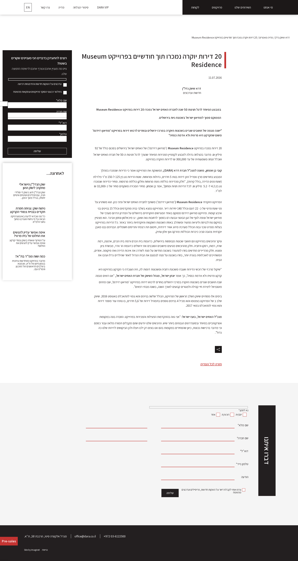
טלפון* (63, 134)
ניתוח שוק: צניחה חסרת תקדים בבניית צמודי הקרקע (27, 210)
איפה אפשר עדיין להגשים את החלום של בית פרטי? (29, 234)
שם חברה (61, 112)
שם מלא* (61, 101)
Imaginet (35, 550)
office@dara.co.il (85, 536)
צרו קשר (45, 7)
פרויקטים (217, 7)
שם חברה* (242, 438)
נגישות (45, 550)
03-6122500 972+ (115, 536)
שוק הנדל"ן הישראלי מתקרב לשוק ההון (32, 186)
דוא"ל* (62, 123)
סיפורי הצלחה (80, 7)
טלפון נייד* (242, 464)
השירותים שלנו (243, 7)
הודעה (244, 477)
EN (28, 7)
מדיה (61, 7)
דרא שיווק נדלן (282, 37)
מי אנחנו (268, 7)
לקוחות (195, 7)
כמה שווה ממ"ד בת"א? (30, 256)
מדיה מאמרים (266, 37)
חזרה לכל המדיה (211, 364)
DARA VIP (103, 7)
